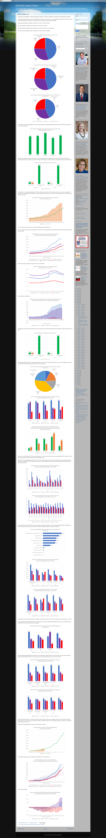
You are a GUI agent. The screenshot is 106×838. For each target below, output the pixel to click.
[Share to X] (42, 822)
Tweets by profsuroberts (80, 218)
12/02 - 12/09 (80, 305)
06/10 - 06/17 (80, 345)
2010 (78, 381)
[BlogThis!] (41, 822)
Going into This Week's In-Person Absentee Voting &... (83, 325)
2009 (78, 383)
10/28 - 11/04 (80, 312)
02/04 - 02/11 (80, 365)
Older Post (70, 828)
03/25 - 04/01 (80, 358)
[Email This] (40, 822)
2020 (78, 299)
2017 (78, 370)
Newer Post (21, 828)
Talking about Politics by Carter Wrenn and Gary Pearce (82, 416)
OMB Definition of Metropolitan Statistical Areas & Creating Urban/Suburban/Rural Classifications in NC (82, 391)
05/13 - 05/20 (80, 349)
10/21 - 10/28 (80, 313)
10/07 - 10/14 (80, 328)
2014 (78, 375)
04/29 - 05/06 (80, 352)
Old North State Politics (27, 5)
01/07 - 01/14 (80, 368)
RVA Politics (81, 204)
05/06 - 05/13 (80, 350)
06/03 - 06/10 (80, 347)
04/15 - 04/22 (80, 353)
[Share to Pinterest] (44, 822)
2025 (78, 291)
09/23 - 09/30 (80, 331)
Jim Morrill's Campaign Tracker (82, 414)
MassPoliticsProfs (79, 197)
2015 (78, 373)
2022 (78, 296)
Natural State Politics (84, 195)
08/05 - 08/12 (80, 337)
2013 (78, 376)
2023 (78, 294)
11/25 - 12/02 (80, 307)
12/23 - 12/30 (80, 304)
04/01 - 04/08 (80, 357)
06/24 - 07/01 (80, 344)
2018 (78, 302)
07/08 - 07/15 (80, 342)
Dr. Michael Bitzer (79, 67)
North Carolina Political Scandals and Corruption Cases (82, 394)
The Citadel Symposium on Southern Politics (81, 420)
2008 (78, 384)
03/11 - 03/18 (80, 360)
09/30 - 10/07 (80, 329)
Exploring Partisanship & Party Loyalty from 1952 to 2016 (84, 268)
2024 (78, 293)
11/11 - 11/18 (80, 309)
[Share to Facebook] (43, 822)
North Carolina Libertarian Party (82, 408)
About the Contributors (80, 43)
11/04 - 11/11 (80, 310)
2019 (78, 301)
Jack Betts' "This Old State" (81, 418)
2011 (78, 380)
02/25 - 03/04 (80, 363)
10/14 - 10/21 (80, 315)
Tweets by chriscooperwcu (81, 214)
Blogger (59, 834)
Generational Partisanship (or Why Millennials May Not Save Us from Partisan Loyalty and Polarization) (81, 256)
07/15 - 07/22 (80, 341)
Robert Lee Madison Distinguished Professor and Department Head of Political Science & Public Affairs (81, 107)
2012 (78, 378)
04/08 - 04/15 (80, 355)
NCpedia (77, 422)
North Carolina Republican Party (82, 406)
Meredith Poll (83, 145)
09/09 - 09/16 (80, 334)
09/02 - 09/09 (80, 336)
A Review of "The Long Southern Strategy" (84, 278)
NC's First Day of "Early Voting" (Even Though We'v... (82, 321)
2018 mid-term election (25, 824)
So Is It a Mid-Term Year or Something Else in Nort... (83, 317)
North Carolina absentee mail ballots (37, 824)
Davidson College (79, 178)
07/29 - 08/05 (80, 339)
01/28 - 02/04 (80, 366)
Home (45, 828)
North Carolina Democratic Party (82, 405)
